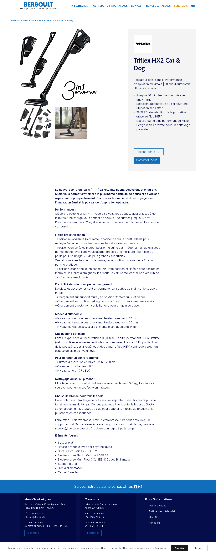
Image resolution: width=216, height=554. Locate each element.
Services (136, 5)
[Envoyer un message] (193, 6)
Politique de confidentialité (162, 511)
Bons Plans (181, 5)
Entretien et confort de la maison (35, 20)
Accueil (14, 20)
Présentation (79, 5)
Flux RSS (153, 517)
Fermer (198, 548)
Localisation (33, 532)
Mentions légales (157, 505)
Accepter (179, 548)
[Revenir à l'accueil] (38, 7)
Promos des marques (158, 5)
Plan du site (154, 522)
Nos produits (100, 5)
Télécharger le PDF (148, 152)
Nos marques (119, 5)
